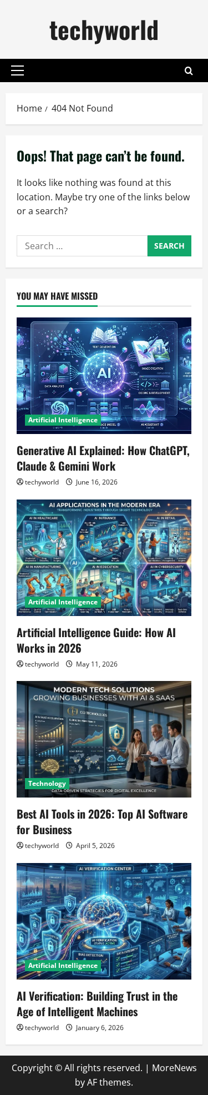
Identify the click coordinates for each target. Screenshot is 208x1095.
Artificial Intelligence (63, 420)
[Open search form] (189, 71)
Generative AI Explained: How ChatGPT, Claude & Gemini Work (103, 458)
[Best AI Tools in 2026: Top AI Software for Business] (104, 739)
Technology (47, 783)
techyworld (104, 29)
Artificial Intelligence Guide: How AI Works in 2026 (96, 640)
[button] (17, 70)
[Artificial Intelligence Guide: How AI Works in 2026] (104, 557)
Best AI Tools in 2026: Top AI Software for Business (102, 821)
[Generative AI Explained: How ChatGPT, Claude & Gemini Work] (104, 375)
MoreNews (174, 1068)
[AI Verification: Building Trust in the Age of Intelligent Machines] (104, 921)
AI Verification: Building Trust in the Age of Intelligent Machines (97, 1003)
